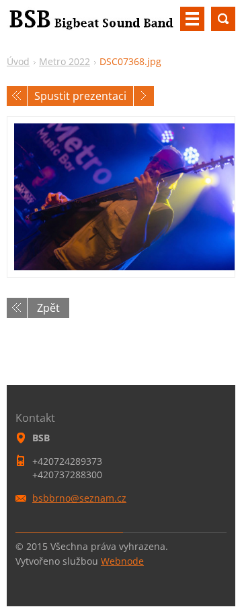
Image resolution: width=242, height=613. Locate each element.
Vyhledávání (223, 19)
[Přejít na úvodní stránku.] (91, 24)
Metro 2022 (64, 61)
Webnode (122, 561)
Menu (192, 19)
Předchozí (17, 96)
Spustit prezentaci (80, 96)
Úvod (18, 61)
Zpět (48, 307)
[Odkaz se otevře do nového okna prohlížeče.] (121, 197)
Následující (144, 96)
